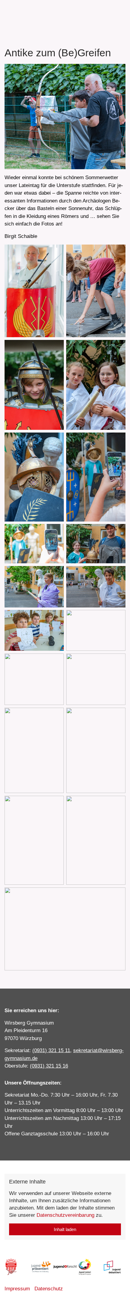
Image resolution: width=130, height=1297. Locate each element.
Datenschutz (48, 1289)
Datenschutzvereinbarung (65, 1215)
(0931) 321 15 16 (49, 1066)
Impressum (17, 1289)
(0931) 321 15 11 (51, 1050)
